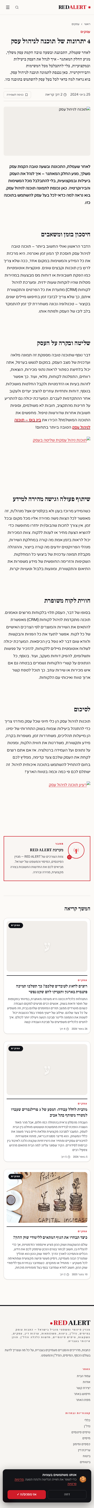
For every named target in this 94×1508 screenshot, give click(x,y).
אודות (86, 1382)
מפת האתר (83, 1399)
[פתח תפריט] (8, 7)
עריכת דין (84, 1450)
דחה (67, 1494)
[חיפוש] (17, 7)
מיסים (86, 1438)
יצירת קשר (83, 1388)
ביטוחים (85, 1462)
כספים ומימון (81, 1444)
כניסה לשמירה (15, 94)
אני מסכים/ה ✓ (27, 1494)
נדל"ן (87, 1426)
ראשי (87, 24)
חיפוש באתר (82, 1394)
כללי (87, 1420)
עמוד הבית (83, 1376)
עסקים (75, 24)
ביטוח (86, 1456)
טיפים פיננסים (80, 1432)
